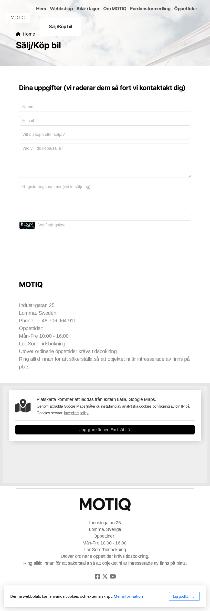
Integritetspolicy (76, 413)
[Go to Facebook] (97, 576)
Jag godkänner (184, 596)
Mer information (128, 596)
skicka (105, 243)
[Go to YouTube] (113, 576)
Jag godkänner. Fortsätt (102, 429)
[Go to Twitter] (105, 576)
